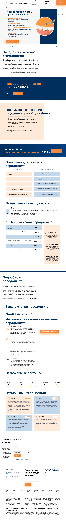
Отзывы (20, 3)
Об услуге (50, 46)
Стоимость (15, 46)
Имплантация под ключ (10, 470)
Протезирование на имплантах (12, 474)
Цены (15, 2)
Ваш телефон (16, 446)
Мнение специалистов (26, 46)
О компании (12, 3)
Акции (19, 2)
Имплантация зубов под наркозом (12, 478)
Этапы (7, 46)
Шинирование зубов (60, 16)
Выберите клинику (17, 451)
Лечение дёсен (60, 11)
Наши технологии (40, 46)
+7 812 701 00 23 (47, 2)
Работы (16, 3)
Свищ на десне (60, 14)
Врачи (23, 2)
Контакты (25, 3)
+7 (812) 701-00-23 (51, 471)
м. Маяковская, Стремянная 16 (34, 4)
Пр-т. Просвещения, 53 (35, 2)
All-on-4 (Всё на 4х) (9, 469)
